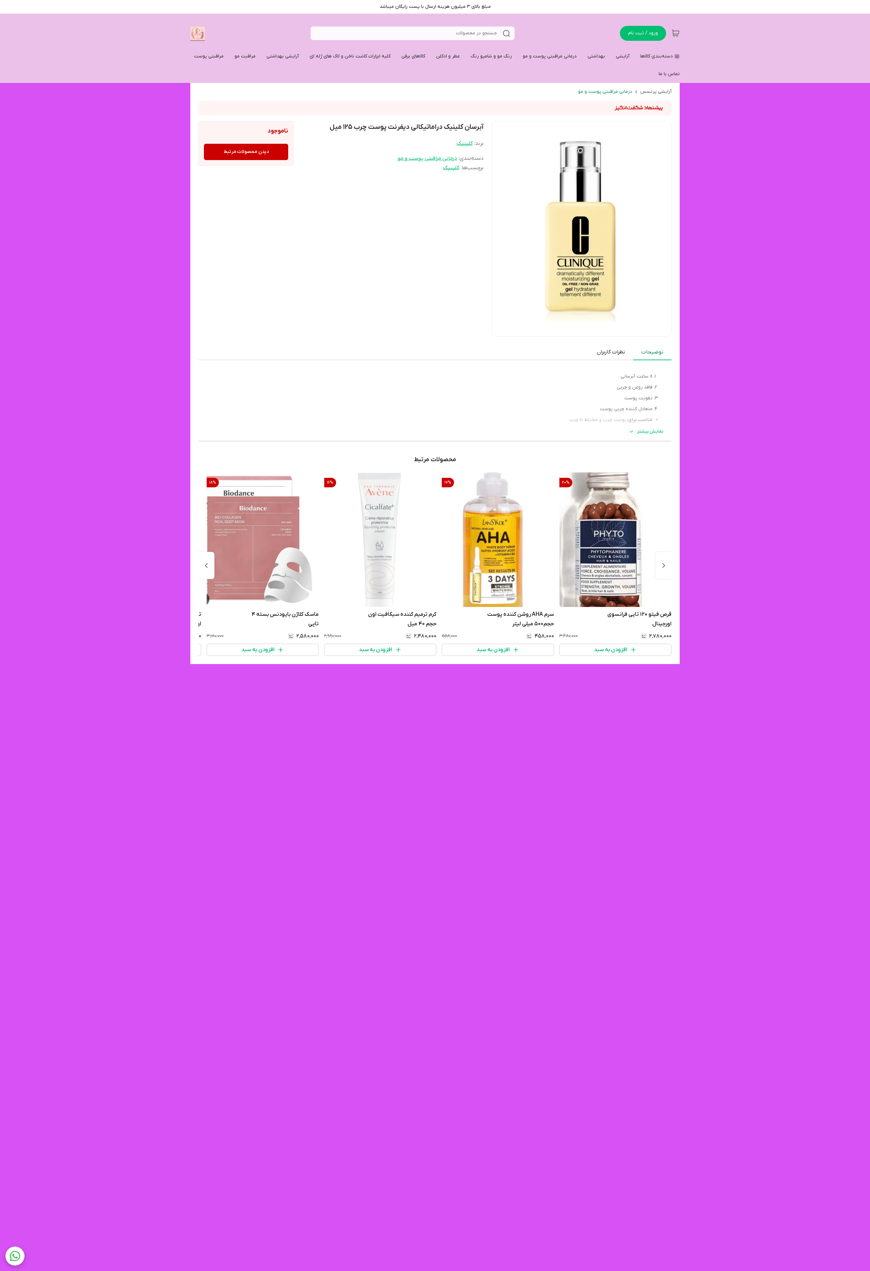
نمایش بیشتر (650, 431)
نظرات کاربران (611, 352)
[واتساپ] (14, 1256)
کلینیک (464, 143)
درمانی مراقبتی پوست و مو (605, 91)
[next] (206, 565)
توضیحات (652, 352)
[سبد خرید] (676, 33)
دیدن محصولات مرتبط (246, 152)
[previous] (664, 565)
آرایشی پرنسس (656, 91)
